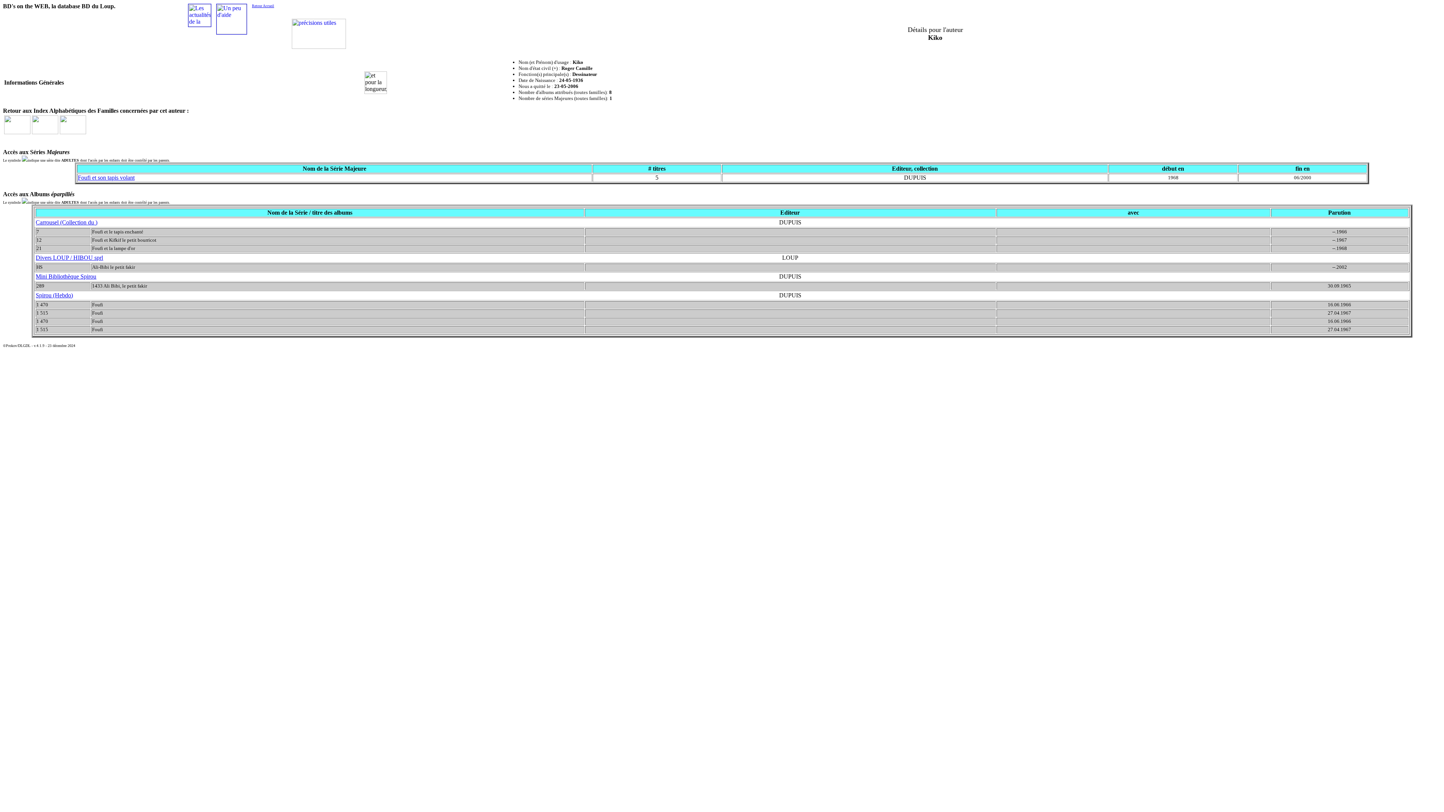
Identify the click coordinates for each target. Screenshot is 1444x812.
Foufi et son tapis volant (106, 177)
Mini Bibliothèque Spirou (66, 276)
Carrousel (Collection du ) (66, 222)
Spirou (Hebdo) (54, 295)
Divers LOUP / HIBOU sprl (69, 258)
